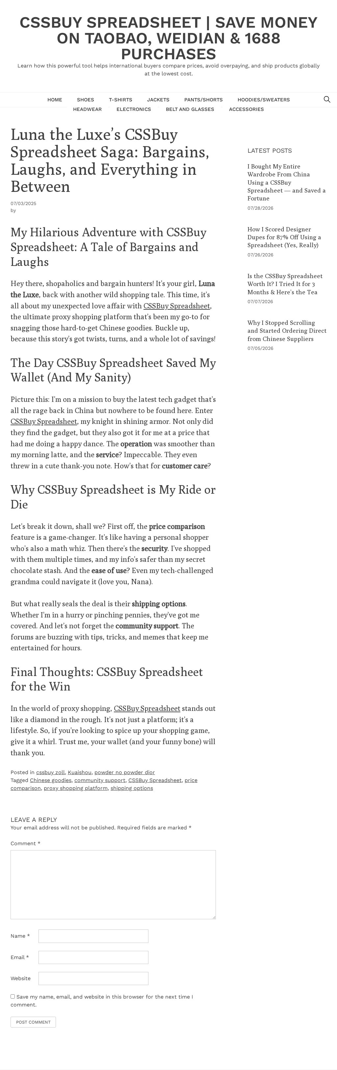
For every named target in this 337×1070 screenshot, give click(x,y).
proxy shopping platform (76, 788)
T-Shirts (120, 100)
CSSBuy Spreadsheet (176, 305)
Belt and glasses (190, 109)
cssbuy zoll (50, 772)
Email (20, 957)
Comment (25, 843)
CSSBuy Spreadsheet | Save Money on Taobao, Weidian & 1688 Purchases (168, 38)
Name (20, 936)
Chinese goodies (50, 780)
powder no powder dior (124, 772)
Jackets (158, 100)
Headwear (87, 109)
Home (54, 100)
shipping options (132, 788)
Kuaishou (79, 772)
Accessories (246, 109)
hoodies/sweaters (264, 100)
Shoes (85, 100)
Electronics (134, 109)
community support (99, 780)
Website (21, 978)
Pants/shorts (203, 100)
